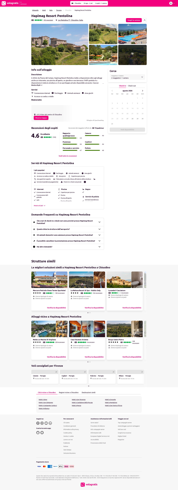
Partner (65, 446)
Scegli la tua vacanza (124, 433)
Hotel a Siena (43, 399)
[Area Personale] (172, 3)
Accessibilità (95, 439)
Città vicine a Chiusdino (47, 392)
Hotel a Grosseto (110, 399)
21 (132, 113)
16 (142, 108)
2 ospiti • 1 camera (101, 3)
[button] (59, 44)
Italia (50, 10)
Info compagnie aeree (97, 429)
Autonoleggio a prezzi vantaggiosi (129, 426)
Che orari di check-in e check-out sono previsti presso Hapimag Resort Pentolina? (65, 222)
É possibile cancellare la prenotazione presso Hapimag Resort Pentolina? (66, 241)
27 (127, 119)
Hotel (44, 10)
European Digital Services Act (100, 436)
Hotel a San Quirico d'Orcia (113, 405)
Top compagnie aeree (125, 422)
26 (122, 119)
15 (137, 108)
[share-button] (145, 20)
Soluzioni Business (69, 453)
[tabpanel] (89, 404)
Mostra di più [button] (38, 205)
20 (127, 113)
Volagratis (35, 10)
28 (132, 119)
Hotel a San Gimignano (46, 402)
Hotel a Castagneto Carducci (48, 405)
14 (132, 108)
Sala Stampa (67, 450)
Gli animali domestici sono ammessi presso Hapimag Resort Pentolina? (65, 235)
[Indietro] (112, 91)
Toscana (58, 10)
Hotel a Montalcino (111, 402)
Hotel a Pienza (76, 405)
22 (137, 113)
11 (117, 108)
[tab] (46, 392)
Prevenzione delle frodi (98, 443)
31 (112, 124)
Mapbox (90, 120)
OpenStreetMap (99, 120)
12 (122, 108)
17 (112, 113)
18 (117, 113)
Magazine (121, 439)
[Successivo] (142, 91)
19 (122, 113)
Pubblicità (66, 443)
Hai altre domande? (44, 247)
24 (112, 119)
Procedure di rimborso (98, 426)
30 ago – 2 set (88, 3)
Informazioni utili (96, 433)
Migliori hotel (122, 436)
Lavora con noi (68, 439)
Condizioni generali (69, 426)
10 (112, 108)
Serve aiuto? (94, 422)
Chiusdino (78, 3)
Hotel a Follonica (44, 408)
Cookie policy (67, 433)
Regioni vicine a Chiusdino (68, 392)
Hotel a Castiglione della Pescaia (82, 402)
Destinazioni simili (88, 392)
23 (142, 113)
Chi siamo (66, 422)
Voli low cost (122, 429)
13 (127, 108)
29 (137, 119)
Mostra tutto (36, 100)
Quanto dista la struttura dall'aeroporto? (53, 229)
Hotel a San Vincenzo (78, 399)
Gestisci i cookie (68, 436)
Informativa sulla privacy (71, 429)
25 (117, 119)
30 (142, 119)
